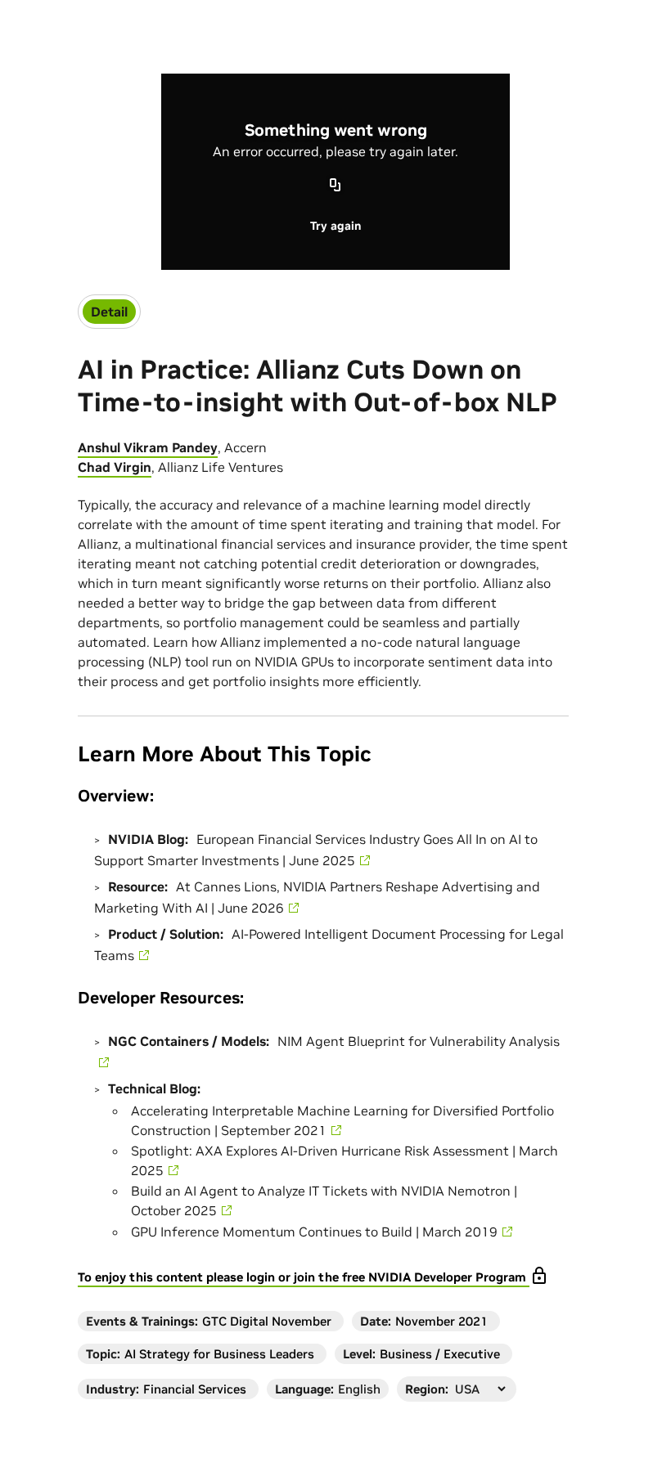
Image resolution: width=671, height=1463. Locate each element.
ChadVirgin (114, 467)
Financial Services (194, 1389)
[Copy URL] (335, 186)
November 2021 (441, 1321)
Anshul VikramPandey (148, 447)
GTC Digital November (266, 1321)
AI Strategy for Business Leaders (219, 1354)
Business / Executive (440, 1354)
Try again (335, 225)
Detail (109, 311)
